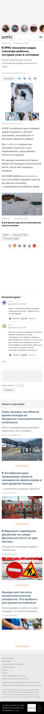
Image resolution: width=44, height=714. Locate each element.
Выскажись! (9, 78)
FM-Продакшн (6, 661)
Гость (10, 301)
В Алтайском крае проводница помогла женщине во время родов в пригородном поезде (22, 478)
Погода (4, 670)
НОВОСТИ (6, 43)
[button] (38, 85)
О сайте (4, 673)
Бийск (6, 235)
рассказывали (29, 176)
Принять (31, 708)
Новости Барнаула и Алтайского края (15, 679)
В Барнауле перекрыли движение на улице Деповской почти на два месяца (19, 536)
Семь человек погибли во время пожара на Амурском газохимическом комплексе (22, 417)
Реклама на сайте (8, 667)
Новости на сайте (8, 658)
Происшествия (21, 43)
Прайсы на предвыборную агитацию (14, 676)
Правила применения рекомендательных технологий (20, 682)
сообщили (12, 144)
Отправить (9, 390)
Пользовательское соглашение (12, 664)
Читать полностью (22, 466)
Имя (4, 361)
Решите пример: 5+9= (11, 385)
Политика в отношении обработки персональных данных (21, 685)
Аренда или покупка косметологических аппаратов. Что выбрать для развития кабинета (19, 597)
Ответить (32, 318)
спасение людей (11, 239)
